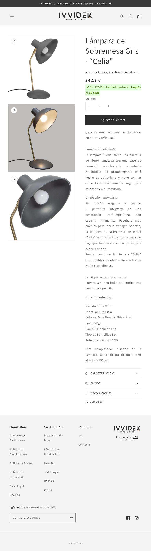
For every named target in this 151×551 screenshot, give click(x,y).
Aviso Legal (17, 486)
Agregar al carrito (113, 120)
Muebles (49, 463)
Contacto (84, 444)
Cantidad (90, 98)
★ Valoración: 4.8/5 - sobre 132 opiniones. (112, 72)
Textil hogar (51, 472)
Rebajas (49, 481)
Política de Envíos (21, 463)
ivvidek (79, 543)
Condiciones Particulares (18, 438)
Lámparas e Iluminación (52, 452)
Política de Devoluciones (18, 452)
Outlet (48, 490)
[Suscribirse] (71, 517)
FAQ (80, 435)
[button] (11, 16)
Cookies (15, 495)
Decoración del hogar (53, 438)
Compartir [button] (96, 401)
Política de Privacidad (16, 474)
